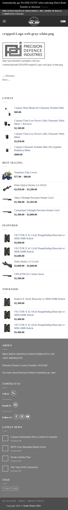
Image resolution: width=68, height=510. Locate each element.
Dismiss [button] (44, 6)
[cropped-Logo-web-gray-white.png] (23, 50)
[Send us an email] (15, 404)
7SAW (15, 489)
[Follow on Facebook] (16, 416)
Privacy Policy (36, 501)
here (53, 372)
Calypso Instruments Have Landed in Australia (34, 437)
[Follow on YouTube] (27, 416)
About (21, 501)
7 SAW (6, 489)
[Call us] (13, 393)
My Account (9, 501)
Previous (8, 75)
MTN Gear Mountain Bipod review (28, 447)
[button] (4, 21)
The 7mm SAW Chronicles (24, 467)
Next (6, 79)
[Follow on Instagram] (22, 416)
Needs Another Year (21, 457)
